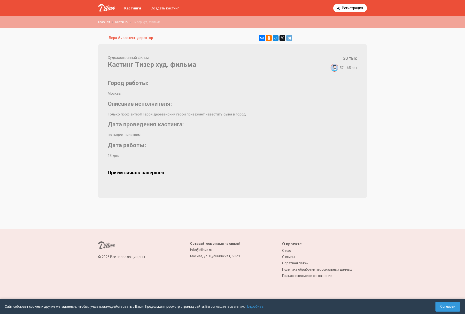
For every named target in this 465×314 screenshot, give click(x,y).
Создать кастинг (165, 8)
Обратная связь (295, 263)
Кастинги (132, 8)
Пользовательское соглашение (307, 276)
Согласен (447, 306)
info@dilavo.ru (201, 250)
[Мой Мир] (276, 38)
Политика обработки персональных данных (317, 269)
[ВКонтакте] (262, 38)
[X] (282, 38)
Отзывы (288, 257)
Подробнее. (255, 306)
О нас (286, 251)
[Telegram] (289, 38)
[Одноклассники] (269, 38)
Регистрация (352, 8)
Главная (104, 22)
